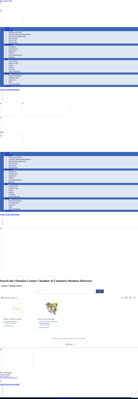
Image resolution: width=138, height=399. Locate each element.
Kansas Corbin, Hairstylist (46, 319)
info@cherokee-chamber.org (8, 377)
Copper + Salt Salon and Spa (12, 319)
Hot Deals (75, 338)
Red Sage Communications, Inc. (65, 398)
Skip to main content (6, 1)
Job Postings (82, 338)
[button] (2, 297)
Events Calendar (67, 338)
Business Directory (57, 338)
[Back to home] (4, 7)
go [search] (100, 291)
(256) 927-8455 (4, 376)
